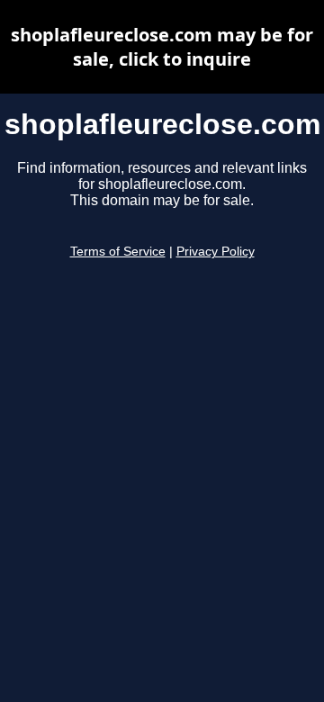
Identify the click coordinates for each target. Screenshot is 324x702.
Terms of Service (118, 251)
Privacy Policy (215, 251)
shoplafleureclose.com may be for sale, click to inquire (162, 46)
